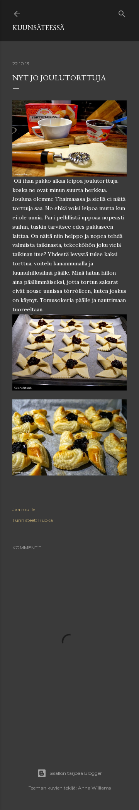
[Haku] (122, 12)
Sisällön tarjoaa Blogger (75, 773)
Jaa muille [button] (23, 509)
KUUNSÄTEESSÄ (38, 27)
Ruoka (45, 520)
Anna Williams (94, 788)
